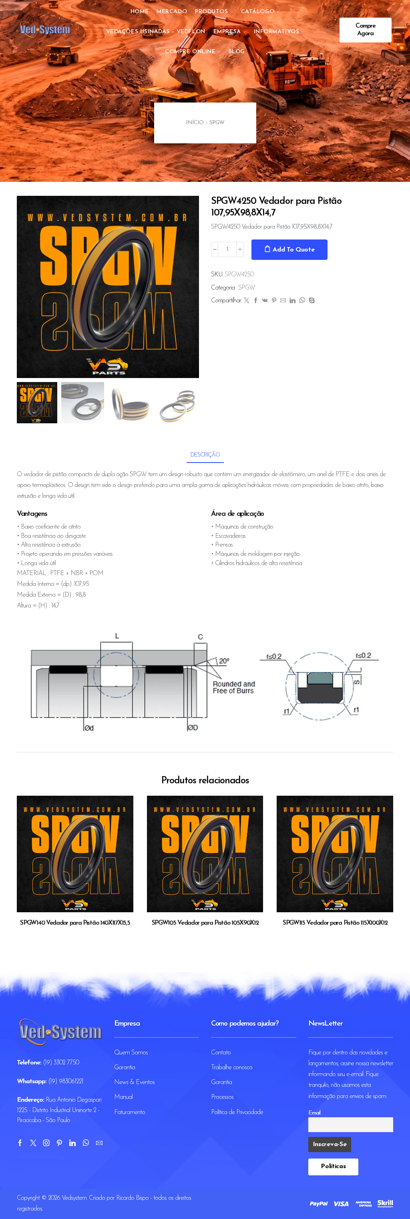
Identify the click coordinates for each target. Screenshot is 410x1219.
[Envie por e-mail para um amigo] (282, 301)
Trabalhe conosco (231, 1067)
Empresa (227, 32)
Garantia (124, 1067)
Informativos (276, 32)
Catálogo (258, 12)
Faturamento (129, 1112)
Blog (237, 52)
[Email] (99, 1143)
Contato (221, 1053)
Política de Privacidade (237, 1112)
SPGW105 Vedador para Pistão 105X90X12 (205, 923)
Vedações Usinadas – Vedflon (155, 32)
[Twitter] (246, 301)
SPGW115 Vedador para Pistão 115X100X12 (335, 923)
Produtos (211, 12)
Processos (222, 1097)
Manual (123, 1097)
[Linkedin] (72, 1143)
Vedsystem (74, 1198)
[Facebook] (255, 301)
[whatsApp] (302, 301)
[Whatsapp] (85, 1143)
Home (140, 12)
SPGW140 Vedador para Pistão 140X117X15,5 (75, 923)
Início (194, 123)
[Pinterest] (273, 301)
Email (314, 1113)
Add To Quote (293, 250)
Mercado (172, 12)
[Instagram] (46, 1143)
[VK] (264, 301)
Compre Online (190, 52)
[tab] (205, 455)
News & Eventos (134, 1082)
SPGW (216, 123)
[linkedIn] (292, 301)
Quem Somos (131, 1053)
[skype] (310, 301)
